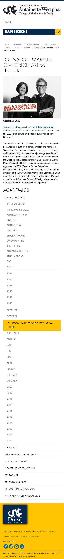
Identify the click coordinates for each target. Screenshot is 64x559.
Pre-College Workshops (20, 489)
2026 (9, 273)
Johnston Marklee (11, 127)
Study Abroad (15, 256)
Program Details (17, 215)
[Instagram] (16, 548)
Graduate (11, 447)
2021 (17, 47)
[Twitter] (11, 548)
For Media (18, 531)
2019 (9, 392)
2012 (9, 434)
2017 (9, 404)
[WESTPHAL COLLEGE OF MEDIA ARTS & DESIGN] (32, 18)
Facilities (12, 230)
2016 (9, 410)
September (13, 333)
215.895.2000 (9, 556)
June (9, 351)
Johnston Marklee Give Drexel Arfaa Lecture (30, 325)
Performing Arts (15, 482)
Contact (51, 531)
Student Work (16, 235)
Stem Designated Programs (22, 496)
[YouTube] (22, 548)
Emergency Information (30, 536)
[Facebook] (5, 548)
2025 (9, 279)
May (9, 356)
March (11, 368)
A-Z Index (8, 531)
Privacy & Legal (39, 531)
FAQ (9, 261)
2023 (9, 291)
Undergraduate (33, 44)
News (8, 47)
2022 (9, 297)
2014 (9, 422)
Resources (13, 245)
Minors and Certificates (20, 454)
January (12, 380)
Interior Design (50, 44)
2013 (9, 428)
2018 (9, 398)
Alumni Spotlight (17, 251)
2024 (9, 285)
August (11, 339)
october (27, 47)
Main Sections (16, 31)
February (12, 374)
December (13, 310)
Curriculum (14, 225)
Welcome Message (18, 209)
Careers (27, 531)
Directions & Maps (11, 536)
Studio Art (11, 475)
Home (6, 44)
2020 (9, 386)
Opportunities (15, 240)
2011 (9, 440)
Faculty (11, 220)
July (9, 344)
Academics (18, 44)
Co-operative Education (20, 468)
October (12, 316)
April (9, 363)
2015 (9, 416)
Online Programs (16, 461)
